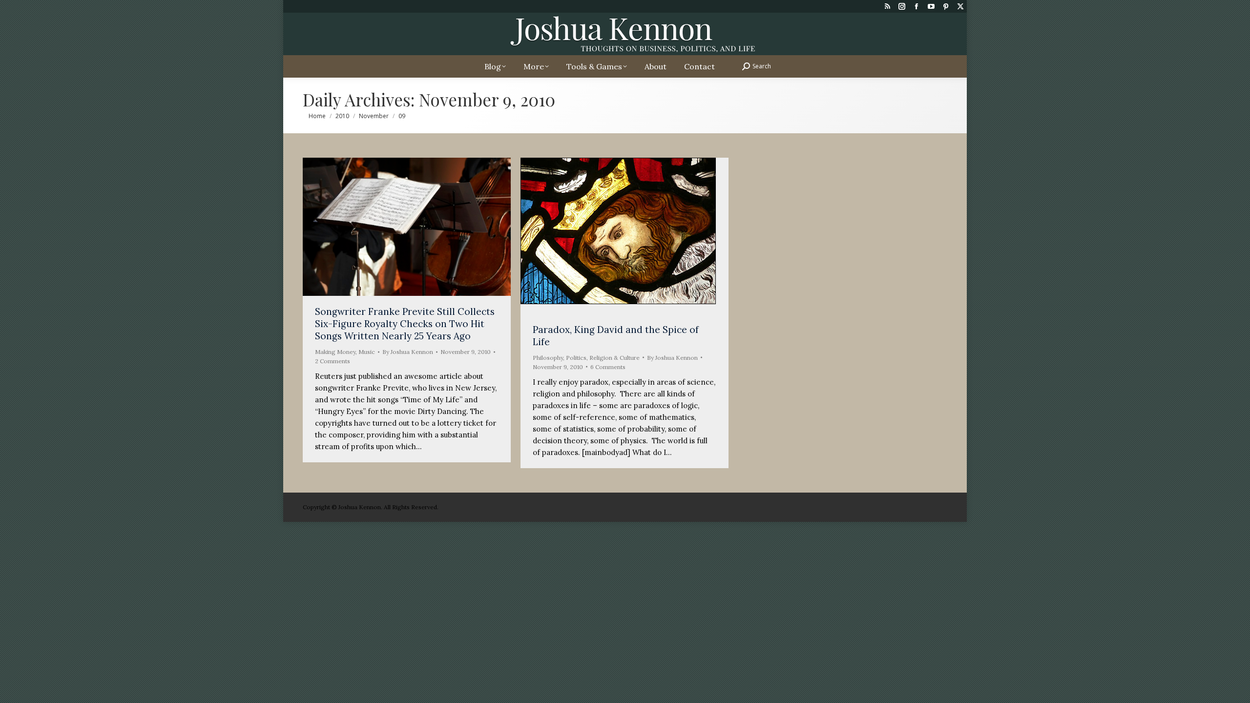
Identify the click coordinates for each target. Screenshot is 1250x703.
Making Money (335, 351)
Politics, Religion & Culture (603, 357)
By (407, 351)
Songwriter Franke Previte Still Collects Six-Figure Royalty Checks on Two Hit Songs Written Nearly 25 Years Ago (405, 324)
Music (366, 351)
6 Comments (607, 367)
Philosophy (548, 357)
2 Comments (332, 361)
